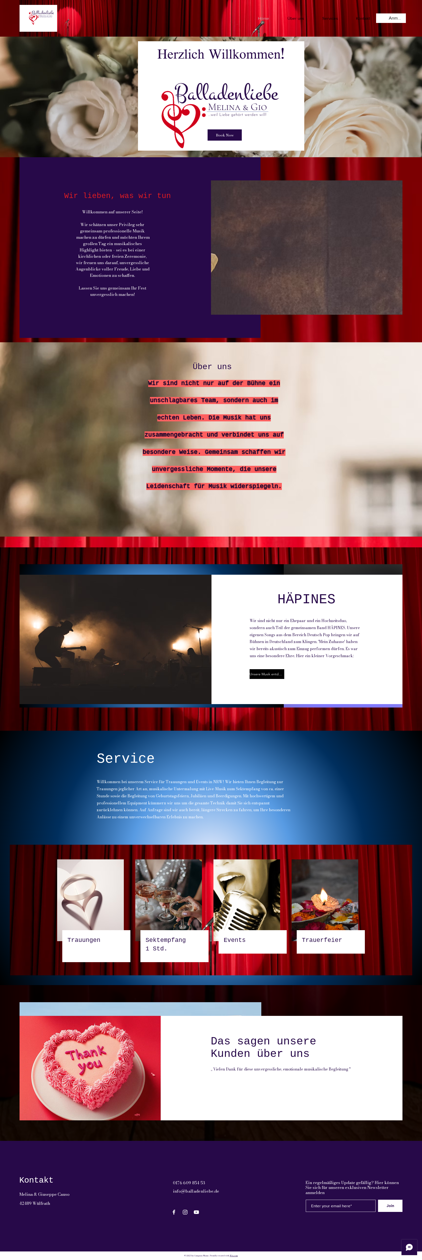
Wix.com (234, 1255)
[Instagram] (185, 1212)
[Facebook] (174, 1212)
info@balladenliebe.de (196, 1191)
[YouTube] (196, 1212)
